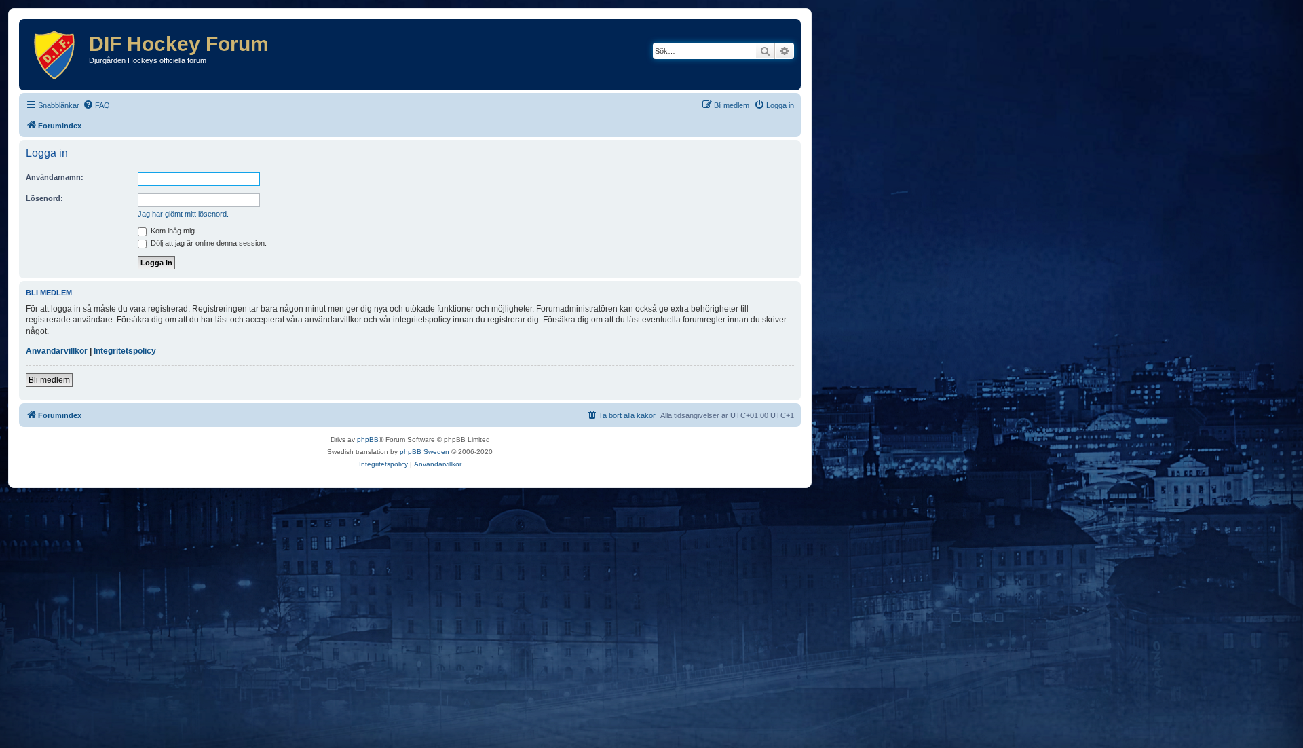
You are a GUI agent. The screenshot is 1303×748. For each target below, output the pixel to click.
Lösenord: (44, 198)
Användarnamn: (54, 177)
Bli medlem (49, 380)
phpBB (368, 439)
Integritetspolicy (125, 351)
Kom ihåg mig (172, 231)
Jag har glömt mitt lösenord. (183, 214)
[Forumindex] (55, 54)
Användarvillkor (57, 351)
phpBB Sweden (424, 451)
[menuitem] (96, 105)
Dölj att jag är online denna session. (208, 243)
